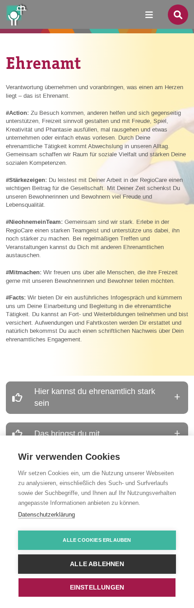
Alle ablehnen (97, 564)
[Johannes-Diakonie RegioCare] (19, 14)
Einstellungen (97, 587)
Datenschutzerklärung (46, 514)
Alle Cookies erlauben (97, 540)
